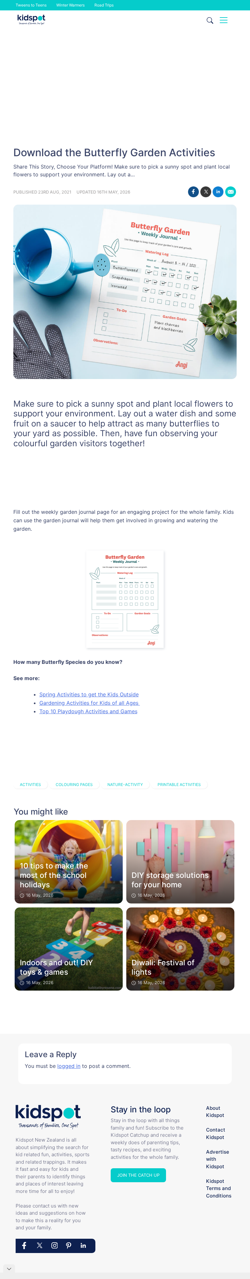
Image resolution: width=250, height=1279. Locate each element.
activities (30, 784)
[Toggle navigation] (223, 20)
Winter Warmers (70, 5)
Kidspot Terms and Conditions (218, 1188)
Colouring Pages (74, 784)
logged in (68, 1066)
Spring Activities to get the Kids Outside (89, 694)
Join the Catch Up (138, 1175)
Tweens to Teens (31, 5)
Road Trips (104, 5)
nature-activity (125, 784)
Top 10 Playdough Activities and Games (88, 711)
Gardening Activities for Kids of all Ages (89, 703)
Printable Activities (179, 784)
